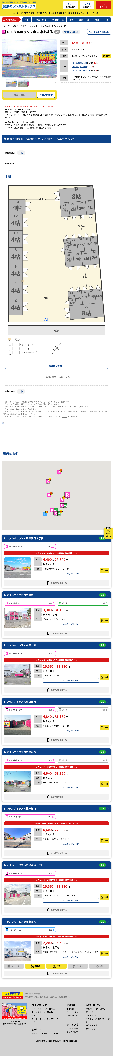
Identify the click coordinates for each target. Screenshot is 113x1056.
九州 (106, 19)
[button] (67, 495)
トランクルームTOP (10, 26)
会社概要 (68, 13)
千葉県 (24, 26)
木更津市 (33, 26)
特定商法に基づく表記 (95, 1008)
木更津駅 (83, 66)
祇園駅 (84, 62)
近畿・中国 (84, 19)
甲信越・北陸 (58, 19)
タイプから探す (27, 13)
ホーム (16, 13)
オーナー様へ (94, 13)
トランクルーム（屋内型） (43, 1012)
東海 (71, 19)
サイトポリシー (92, 1015)
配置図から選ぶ (56, 365)
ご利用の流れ (42, 13)
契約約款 (89, 1012)
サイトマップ (91, 1028)
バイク (34, 1015)
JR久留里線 (76, 62)
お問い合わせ (80, 13)
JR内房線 (75, 66)
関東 (27, 19)
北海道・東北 (40, 19)
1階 (21, 153)
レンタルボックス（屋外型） (44, 1008)
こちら (54, 401)
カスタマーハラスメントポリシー (98, 1020)
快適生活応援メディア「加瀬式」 (46, 1033)
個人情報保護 (91, 1025)
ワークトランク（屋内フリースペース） (46, 1020)
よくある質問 (56, 13)
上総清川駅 (85, 70)
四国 (97, 19)
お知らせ (108, 532)
